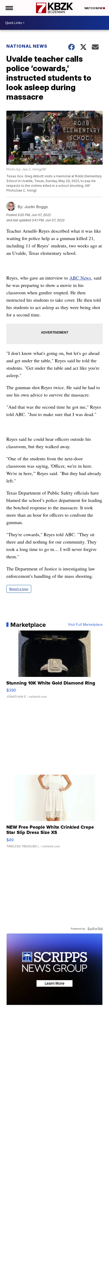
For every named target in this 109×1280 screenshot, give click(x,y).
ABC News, (80, 278)
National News (26, 46)
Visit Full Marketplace (85, 625)
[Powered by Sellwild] (95, 929)
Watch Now (93, 8)
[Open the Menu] (9, 7)
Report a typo (18, 589)
